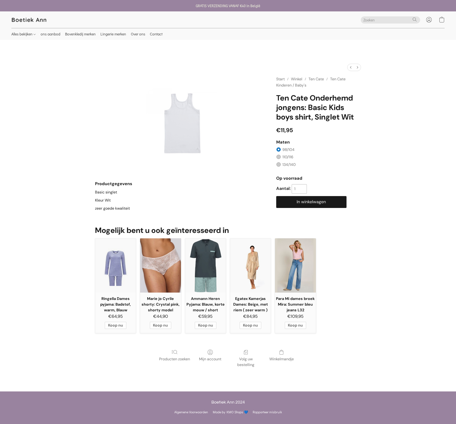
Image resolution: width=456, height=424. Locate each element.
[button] (29, 20)
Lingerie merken (113, 33)
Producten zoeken (174, 359)
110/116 (287, 156)
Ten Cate (316, 79)
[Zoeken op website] (414, 19)
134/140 (289, 164)
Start (280, 79)
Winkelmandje (281, 359)
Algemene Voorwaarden (191, 412)
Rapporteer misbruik (267, 412)
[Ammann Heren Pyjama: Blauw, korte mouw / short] (205, 265)
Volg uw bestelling (245, 362)
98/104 (288, 149)
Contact (156, 33)
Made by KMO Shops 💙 (230, 412)
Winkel (296, 79)
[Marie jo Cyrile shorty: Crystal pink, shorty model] (160, 265)
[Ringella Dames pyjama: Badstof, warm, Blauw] (115, 265)
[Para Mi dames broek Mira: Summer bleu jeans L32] (295, 265)
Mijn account (210, 359)
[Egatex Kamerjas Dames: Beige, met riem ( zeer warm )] (250, 265)
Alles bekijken (22, 33)
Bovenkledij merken (80, 33)
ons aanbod (50, 33)
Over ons (138, 33)
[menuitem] (350, 67)
